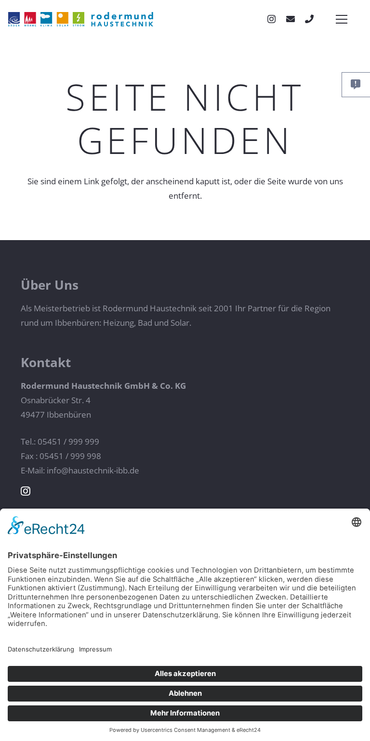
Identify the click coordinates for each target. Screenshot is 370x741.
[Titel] (309, 18)
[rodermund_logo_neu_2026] (80, 19)
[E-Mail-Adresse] (290, 18)
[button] (339, 19)
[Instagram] (271, 19)
